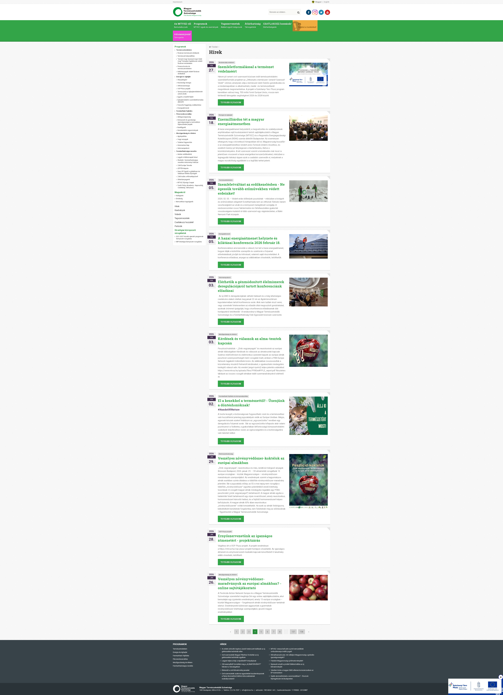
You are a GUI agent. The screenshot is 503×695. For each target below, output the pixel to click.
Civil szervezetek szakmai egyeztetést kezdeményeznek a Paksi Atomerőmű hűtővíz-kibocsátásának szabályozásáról (243, 676)
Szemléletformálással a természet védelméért (246, 69)
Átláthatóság (253, 25)
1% (307, 25)
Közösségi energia (184, 83)
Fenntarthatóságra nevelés (183, 666)
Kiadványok (180, 210)
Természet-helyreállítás (186, 56)
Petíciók (178, 226)
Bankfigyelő (181, 127)
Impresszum (177, 2)
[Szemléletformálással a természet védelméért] (308, 74)
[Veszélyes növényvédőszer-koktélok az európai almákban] (308, 481)
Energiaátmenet (224, 234)
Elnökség (179, 199)
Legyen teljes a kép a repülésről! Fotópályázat (239, 661)
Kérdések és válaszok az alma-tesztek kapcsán (249, 340)
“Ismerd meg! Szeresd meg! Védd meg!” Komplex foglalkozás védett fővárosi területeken (189, 61)
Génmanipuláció (225, 277)
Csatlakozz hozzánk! (184, 222)
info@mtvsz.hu (247, 690)
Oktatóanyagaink (183, 179)
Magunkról (180, 192)
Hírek (177, 206)
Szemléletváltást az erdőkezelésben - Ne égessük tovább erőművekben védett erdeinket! (251, 189)
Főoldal (215, 47)
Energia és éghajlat (225, 115)
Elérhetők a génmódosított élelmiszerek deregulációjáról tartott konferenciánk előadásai (251, 286)
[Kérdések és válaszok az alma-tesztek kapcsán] (308, 351)
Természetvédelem (226, 180)
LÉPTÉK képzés (182, 168)
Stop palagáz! (182, 80)
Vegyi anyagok (182, 139)
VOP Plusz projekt (225, 531)
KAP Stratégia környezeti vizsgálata (189, 242)
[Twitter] (321, 12)
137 (293, 632)
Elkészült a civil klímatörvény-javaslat (235, 670)
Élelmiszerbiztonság (226, 454)
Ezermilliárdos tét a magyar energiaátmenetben (241, 121)
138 (301, 632)
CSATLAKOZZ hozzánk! (277, 25)
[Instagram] (315, 12)
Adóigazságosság (184, 117)
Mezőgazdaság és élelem (228, 334)
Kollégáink (179, 196)
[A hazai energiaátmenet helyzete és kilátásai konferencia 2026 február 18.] (308, 246)
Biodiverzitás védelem (226, 62)
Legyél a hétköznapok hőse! (187, 157)
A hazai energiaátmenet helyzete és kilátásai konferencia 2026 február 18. (249, 240)
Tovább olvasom (231, 102)
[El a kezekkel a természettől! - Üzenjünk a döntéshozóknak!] (308, 416)
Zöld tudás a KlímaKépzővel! (187, 176)
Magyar (318, 2)
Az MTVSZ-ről (182, 25)
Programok (206, 25)
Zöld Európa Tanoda (184, 165)
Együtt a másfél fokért (185, 97)
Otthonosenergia (183, 86)
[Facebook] (308, 12)
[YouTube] (327, 12)
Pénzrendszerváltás (180, 659)
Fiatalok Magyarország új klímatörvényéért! (287, 661)
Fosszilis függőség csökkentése (189, 105)
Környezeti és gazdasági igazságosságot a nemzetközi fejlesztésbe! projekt (188, 122)
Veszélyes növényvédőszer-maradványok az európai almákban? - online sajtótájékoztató (249, 583)
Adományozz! (182, 36)
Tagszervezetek (231, 25)
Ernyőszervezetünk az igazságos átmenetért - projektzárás (245, 538)
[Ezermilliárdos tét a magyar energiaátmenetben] (308, 128)
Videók (178, 214)
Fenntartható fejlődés (181, 656)
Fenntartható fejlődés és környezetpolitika (233, 396)
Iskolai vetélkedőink (184, 154)
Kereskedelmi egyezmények (187, 130)
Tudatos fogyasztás (184, 142)
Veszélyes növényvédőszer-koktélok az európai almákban (251, 460)
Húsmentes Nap (183, 145)
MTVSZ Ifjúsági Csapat (185, 182)
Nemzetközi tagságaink (184, 202)
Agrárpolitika (182, 136)
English (326, 2)
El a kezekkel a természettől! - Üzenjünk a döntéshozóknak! (251, 402)
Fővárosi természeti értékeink (188, 53)
